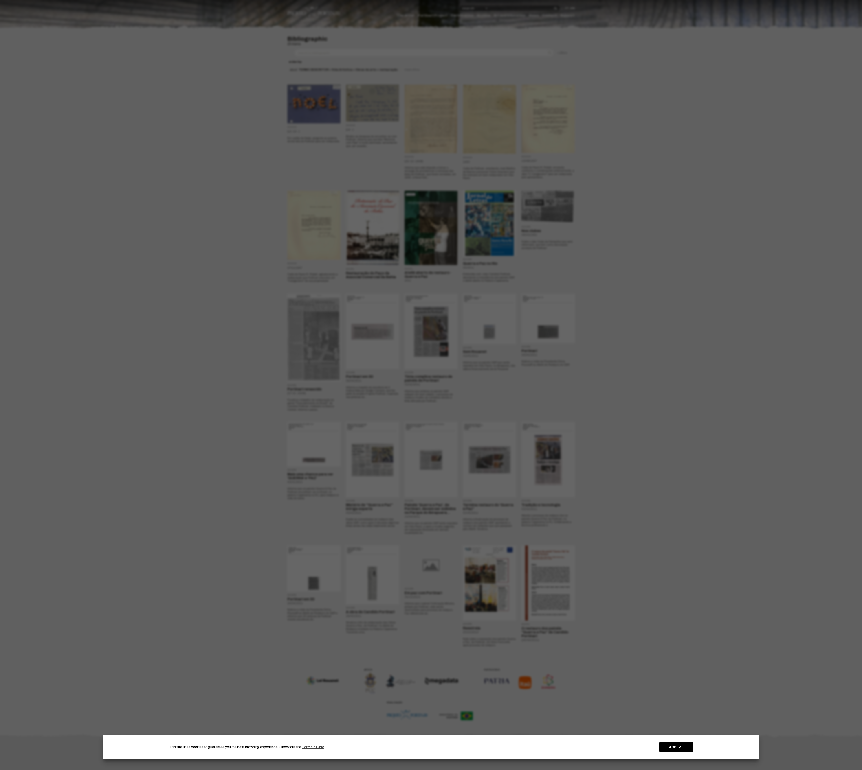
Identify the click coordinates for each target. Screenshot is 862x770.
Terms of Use (313, 747)
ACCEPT (676, 747)
